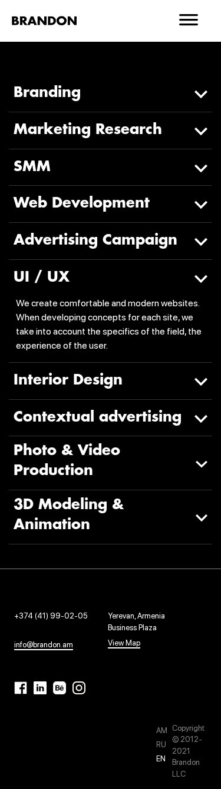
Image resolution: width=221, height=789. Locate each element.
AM (161, 730)
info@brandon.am (43, 644)
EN (161, 758)
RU (161, 744)
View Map (124, 642)
